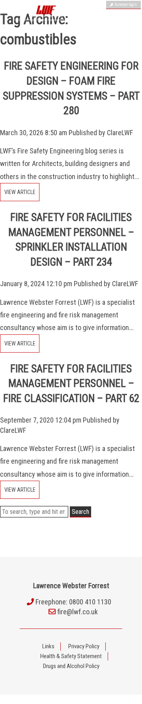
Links (48, 646)
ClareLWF (120, 132)
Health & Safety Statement (71, 656)
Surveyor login (125, 4)
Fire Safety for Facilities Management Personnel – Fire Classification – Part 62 (71, 383)
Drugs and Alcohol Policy (71, 666)
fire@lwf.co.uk (77, 612)
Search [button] (80, 511)
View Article (20, 192)
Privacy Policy (83, 646)
